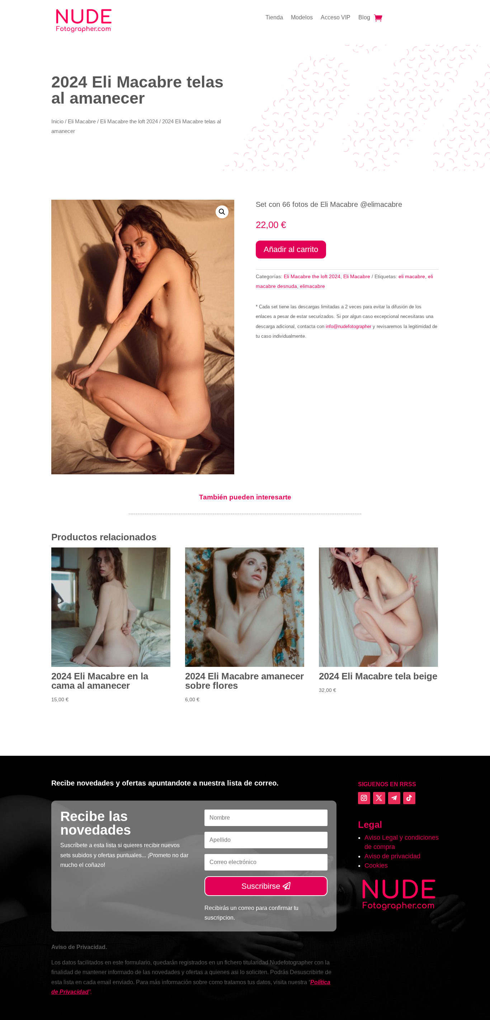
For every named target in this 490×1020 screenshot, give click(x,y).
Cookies (376, 865)
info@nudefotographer (348, 326)
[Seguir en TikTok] (409, 798)
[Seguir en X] (379, 798)
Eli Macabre (82, 121)
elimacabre (312, 286)
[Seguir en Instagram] (364, 798)
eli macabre (412, 276)
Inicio (57, 121)
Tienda (274, 17)
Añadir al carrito (291, 249)
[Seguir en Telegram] (394, 798)
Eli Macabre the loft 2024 (129, 121)
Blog (364, 17)
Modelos (302, 17)
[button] (222, 211)
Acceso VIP (335, 17)
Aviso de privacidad (392, 856)
